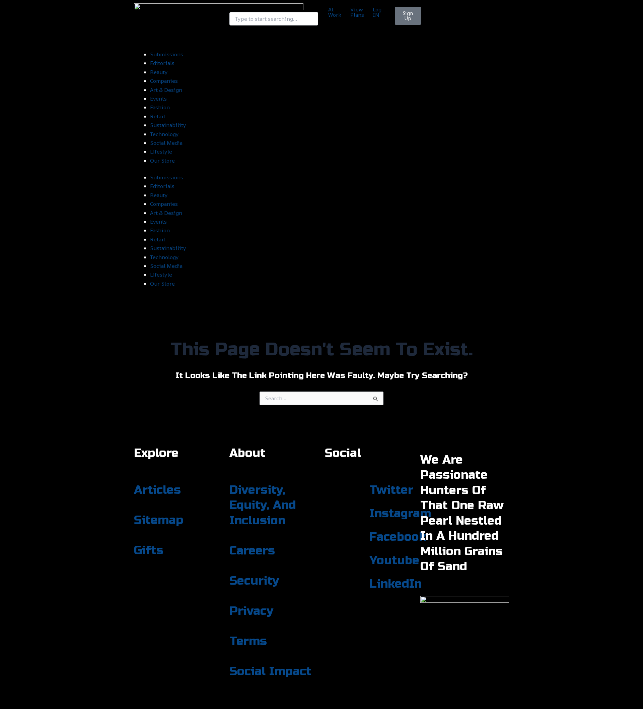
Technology (164, 134)
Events (158, 98)
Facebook (397, 537)
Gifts (148, 550)
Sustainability (168, 125)
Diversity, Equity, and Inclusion (262, 505)
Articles (157, 490)
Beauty (159, 72)
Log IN (377, 12)
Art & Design (166, 90)
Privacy (251, 611)
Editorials (162, 63)
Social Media (166, 142)
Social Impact (270, 671)
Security (254, 581)
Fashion (160, 107)
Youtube (394, 560)
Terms (248, 641)
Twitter (391, 490)
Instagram (400, 514)
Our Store (162, 160)
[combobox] (273, 18)
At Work (334, 12)
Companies (164, 80)
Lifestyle (161, 151)
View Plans (357, 12)
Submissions (166, 54)
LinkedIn (395, 584)
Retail (157, 116)
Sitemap (158, 520)
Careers (252, 551)
